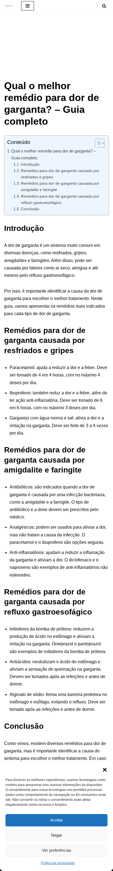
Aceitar (56, 820)
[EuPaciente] (8, 6)
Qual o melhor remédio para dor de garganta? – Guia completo (53, 154)
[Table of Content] (99, 143)
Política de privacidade (58, 863)
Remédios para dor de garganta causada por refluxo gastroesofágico (60, 199)
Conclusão (30, 209)
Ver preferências (56, 850)
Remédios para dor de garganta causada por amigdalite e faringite (60, 186)
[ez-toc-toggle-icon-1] (97, 143)
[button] (105, 769)
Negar (56, 835)
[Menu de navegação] (27, 5)
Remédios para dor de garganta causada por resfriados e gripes (60, 173)
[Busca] (104, 6)
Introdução (30, 164)
